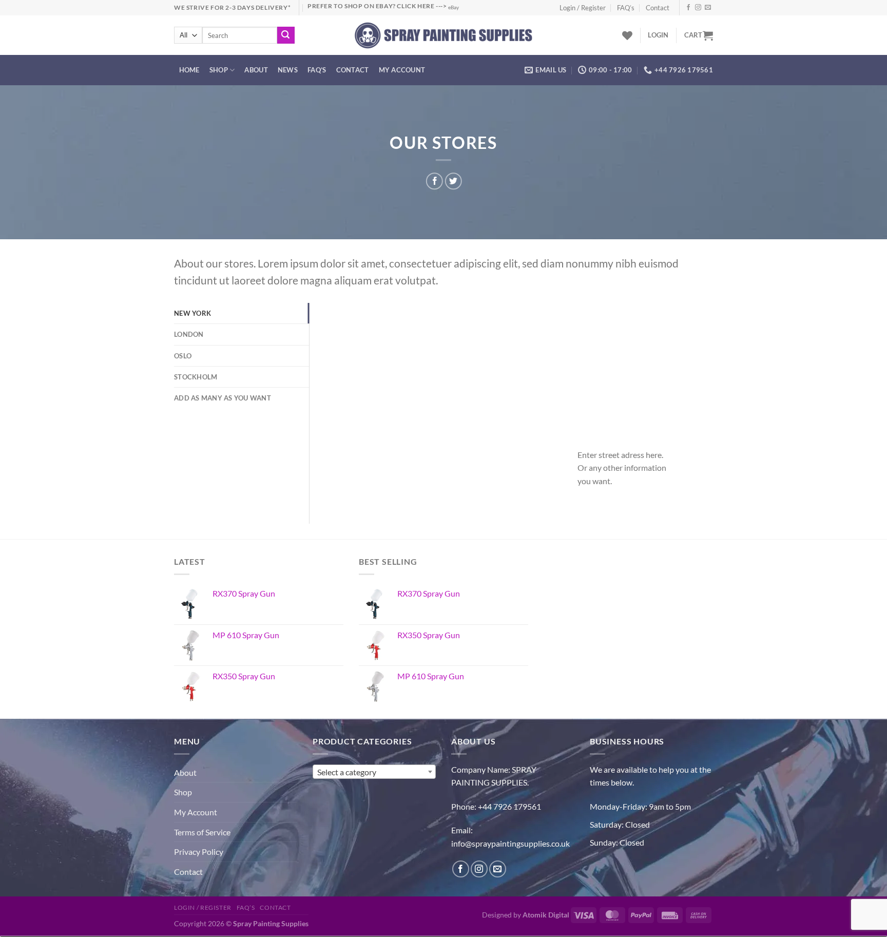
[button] (658, 35)
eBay (453, 7)
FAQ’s (625, 8)
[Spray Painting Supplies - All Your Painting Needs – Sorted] (443, 35)
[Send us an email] (708, 7)
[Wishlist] (627, 35)
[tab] (241, 313)
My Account (195, 812)
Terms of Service (202, 832)
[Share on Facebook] (434, 181)
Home (189, 70)
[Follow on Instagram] (698, 7)
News (288, 70)
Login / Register (583, 8)
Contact (657, 8)
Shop (218, 70)
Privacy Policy (198, 851)
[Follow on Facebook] (688, 7)
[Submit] (286, 35)
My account (402, 70)
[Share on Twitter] (453, 181)
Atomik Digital (546, 914)
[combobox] (374, 771)
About (255, 70)
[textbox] (374, 772)
